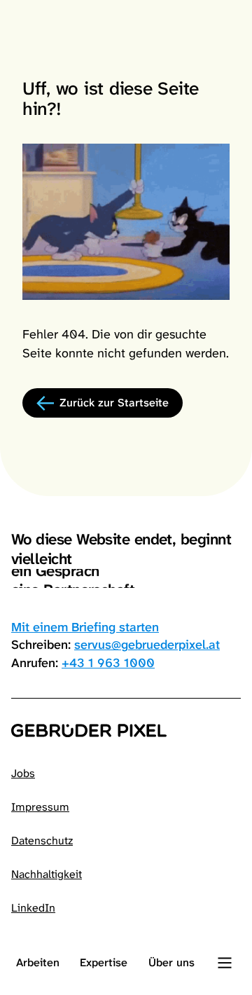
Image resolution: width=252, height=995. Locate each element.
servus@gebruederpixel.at (147, 644)
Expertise (103, 962)
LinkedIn (33, 907)
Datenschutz (42, 840)
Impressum (40, 807)
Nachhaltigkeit (46, 874)
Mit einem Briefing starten (85, 627)
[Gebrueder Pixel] (126, 730)
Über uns (171, 962)
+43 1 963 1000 (108, 662)
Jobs (23, 773)
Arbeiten (37, 962)
